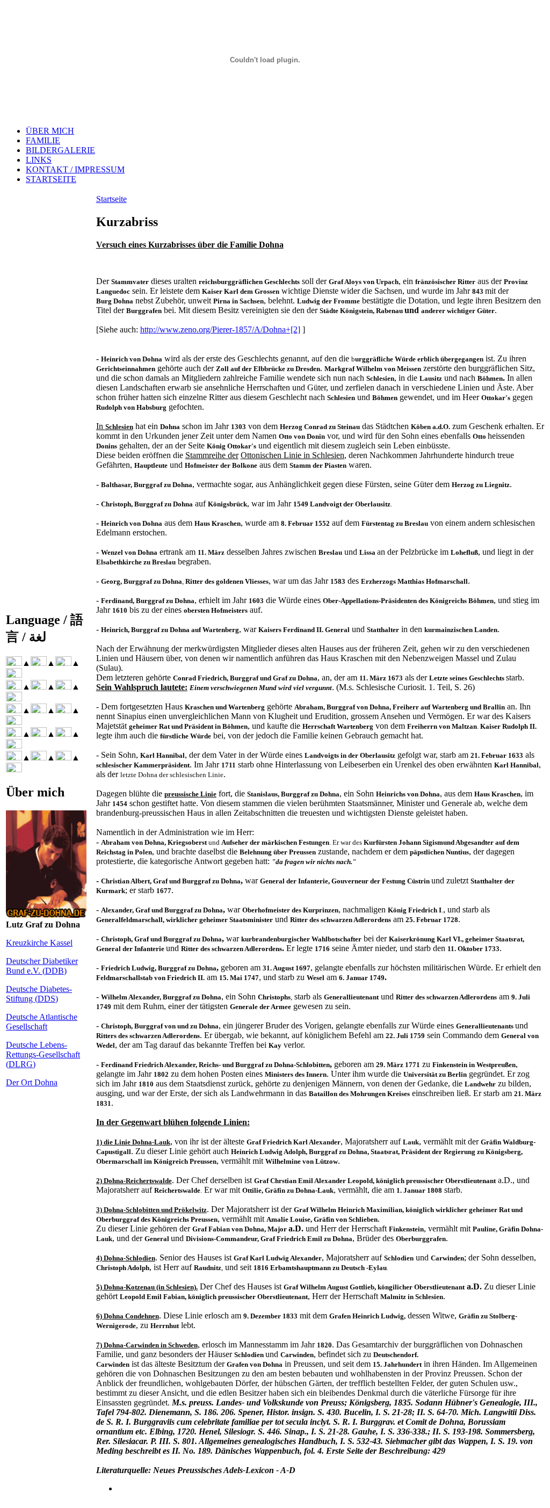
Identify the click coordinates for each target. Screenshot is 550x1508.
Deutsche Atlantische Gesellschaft (41, 1021)
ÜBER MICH (50, 130)
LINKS (39, 159)
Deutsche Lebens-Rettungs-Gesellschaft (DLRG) (43, 1054)
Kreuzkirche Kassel (39, 942)
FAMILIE (43, 140)
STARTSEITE (51, 179)
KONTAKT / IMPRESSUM (75, 169)
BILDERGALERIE (60, 150)
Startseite (111, 199)
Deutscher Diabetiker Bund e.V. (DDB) (42, 965)
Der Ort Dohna (31, 1082)
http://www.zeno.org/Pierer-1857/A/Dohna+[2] (220, 329)
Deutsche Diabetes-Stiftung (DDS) (39, 993)
